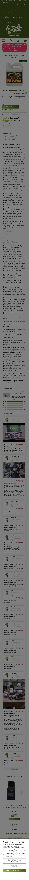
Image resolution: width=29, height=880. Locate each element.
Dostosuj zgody (15, 866)
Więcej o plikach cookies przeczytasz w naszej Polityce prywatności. (14, 855)
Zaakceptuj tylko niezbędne (14, 861)
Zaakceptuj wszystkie (14, 870)
